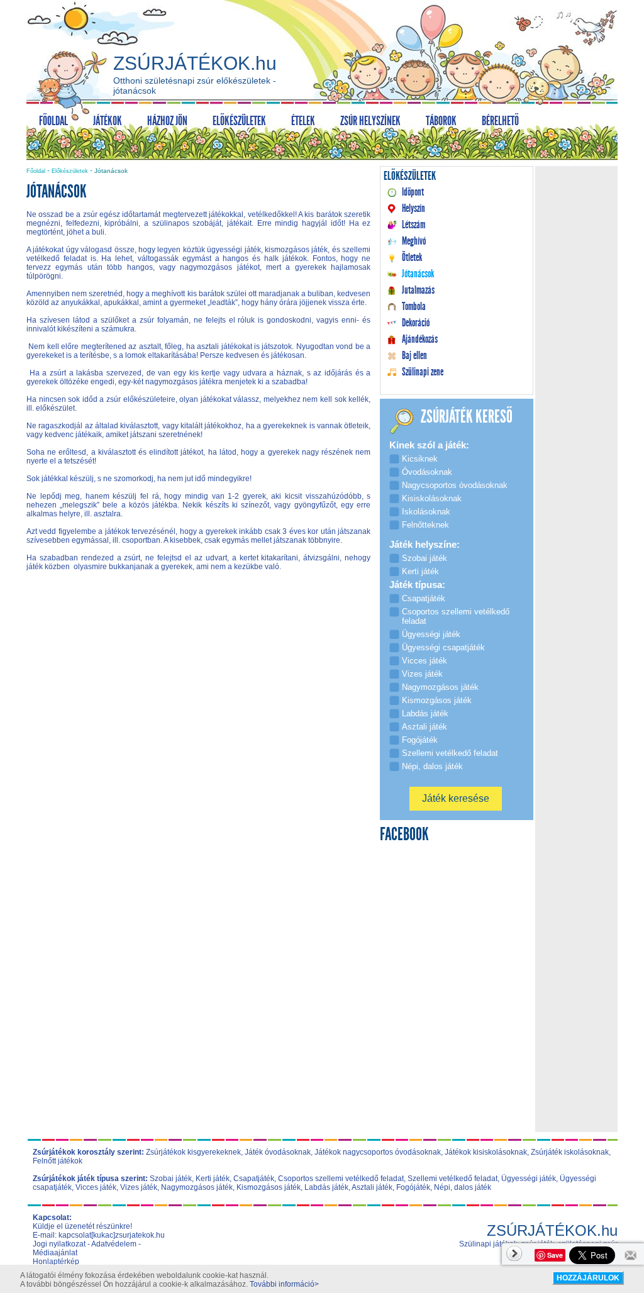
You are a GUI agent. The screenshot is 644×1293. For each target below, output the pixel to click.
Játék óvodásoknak (278, 1152)
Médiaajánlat (55, 1252)
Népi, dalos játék (462, 1187)
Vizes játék (138, 1187)
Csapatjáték (253, 1178)
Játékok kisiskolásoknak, (487, 1152)
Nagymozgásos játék (197, 1187)
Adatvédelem (113, 1244)
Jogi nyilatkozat (59, 1244)
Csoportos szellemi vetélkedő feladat (341, 1178)
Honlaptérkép (56, 1261)
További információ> (284, 1284)
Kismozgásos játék (268, 1187)
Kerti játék (213, 1178)
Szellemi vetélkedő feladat (452, 1178)
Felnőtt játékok (57, 1161)
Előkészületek (70, 171)
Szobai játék (171, 1178)
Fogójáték (413, 1187)
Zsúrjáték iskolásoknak (570, 1152)
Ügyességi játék (528, 1178)
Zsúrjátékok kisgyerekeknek (193, 1152)
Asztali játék (372, 1187)
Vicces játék (95, 1187)
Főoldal (35, 171)
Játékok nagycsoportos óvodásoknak (377, 1152)
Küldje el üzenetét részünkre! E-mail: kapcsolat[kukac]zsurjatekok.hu (99, 1231)
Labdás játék (326, 1187)
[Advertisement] (199, 688)
